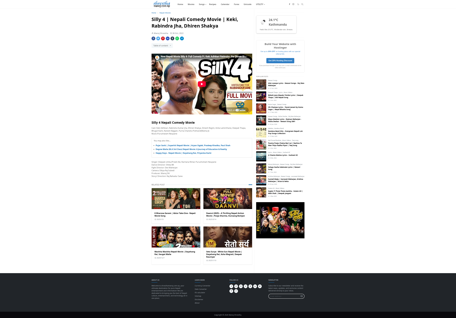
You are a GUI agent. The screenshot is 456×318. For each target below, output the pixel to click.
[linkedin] (255, 286)
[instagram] (293, 4)
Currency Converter (202, 286)
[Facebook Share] (153, 38)
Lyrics (281, 92)
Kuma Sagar (272, 104)
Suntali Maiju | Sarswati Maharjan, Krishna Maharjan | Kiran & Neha (285, 180)
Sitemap (198, 296)
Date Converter (201, 289)
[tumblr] (250, 286)
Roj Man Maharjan (294, 116)
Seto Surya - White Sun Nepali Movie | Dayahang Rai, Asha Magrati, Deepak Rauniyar (224, 254)
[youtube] (241, 286)
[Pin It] (163, 38)
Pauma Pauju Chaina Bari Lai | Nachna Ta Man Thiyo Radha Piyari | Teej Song (285, 144)
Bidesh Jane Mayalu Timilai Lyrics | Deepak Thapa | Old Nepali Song (285, 96)
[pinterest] (231, 291)
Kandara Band (279, 128)
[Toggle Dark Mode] (298, 4)
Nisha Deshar (283, 116)
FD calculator (200, 292)
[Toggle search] (302, 4)
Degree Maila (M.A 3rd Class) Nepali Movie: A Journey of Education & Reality (191, 149)
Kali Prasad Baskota (275, 140)
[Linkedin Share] (168, 38)
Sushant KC (286, 152)
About (197, 303)
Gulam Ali (271, 188)
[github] (236, 291)
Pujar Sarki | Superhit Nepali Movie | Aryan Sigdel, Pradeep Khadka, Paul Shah (193, 145)
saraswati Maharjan (297, 176)
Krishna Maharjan (274, 176)
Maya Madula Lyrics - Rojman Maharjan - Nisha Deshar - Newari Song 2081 (284, 120)
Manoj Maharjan (273, 164)
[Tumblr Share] (172, 38)
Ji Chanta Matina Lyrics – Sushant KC (283, 155)
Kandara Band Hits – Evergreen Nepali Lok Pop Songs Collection (285, 132)
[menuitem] (180, 4)
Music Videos (288, 92)
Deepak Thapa (273, 92)
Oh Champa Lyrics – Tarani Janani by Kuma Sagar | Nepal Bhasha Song (285, 108)
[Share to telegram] (182, 38)
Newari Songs (272, 80)
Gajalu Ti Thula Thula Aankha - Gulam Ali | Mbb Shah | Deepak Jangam (285, 192)
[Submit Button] (301, 296)
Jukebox (271, 128)
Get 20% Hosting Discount (280, 61)
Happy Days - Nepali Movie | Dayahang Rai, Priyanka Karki (183, 153)
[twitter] (260, 286)
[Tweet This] (158, 38)
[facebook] (289, 4)
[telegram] (245, 286)
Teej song (295, 140)
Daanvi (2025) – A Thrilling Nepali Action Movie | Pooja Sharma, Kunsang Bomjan (225, 214)
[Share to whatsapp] (177, 38)
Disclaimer (199, 299)
